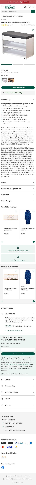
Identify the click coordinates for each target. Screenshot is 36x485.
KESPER (3, 19)
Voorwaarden (17, 479)
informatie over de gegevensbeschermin (18, 364)
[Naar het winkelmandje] (33, 7)
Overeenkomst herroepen (14, 476)
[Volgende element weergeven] (34, 242)
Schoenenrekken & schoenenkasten (13, 16)
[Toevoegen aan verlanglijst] (33, 30)
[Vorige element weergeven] (2, 242)
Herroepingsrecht (27, 479)
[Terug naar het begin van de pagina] (34, 473)
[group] (18, 45)
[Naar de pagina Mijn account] (25, 7)
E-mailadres (4, 346)
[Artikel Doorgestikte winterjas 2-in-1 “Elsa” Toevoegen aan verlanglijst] (33, 211)
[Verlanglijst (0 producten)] (29, 7)
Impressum (27, 476)
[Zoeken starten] (33, 11)
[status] (16, 11)
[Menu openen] (2, 6)
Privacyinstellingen (18, 482)
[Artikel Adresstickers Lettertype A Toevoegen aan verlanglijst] (16, 211)
